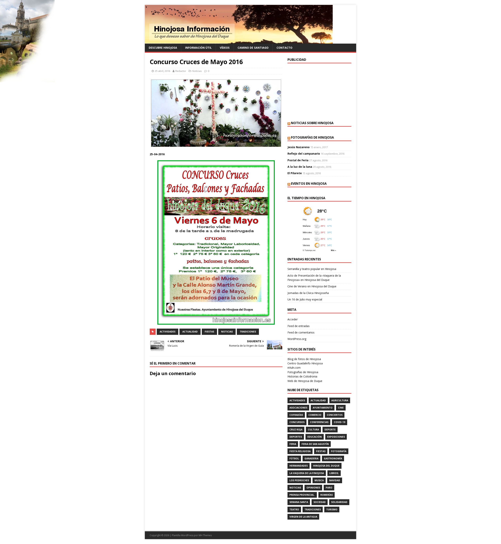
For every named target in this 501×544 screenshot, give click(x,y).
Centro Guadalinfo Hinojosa (305, 363)
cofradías (296, 415)
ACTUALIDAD (190, 331)
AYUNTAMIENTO (322, 407)
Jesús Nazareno (298, 147)
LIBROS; (334, 473)
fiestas (209, 331)
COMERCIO (314, 415)
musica (319, 480)
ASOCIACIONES (298, 407)
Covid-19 (339, 422)
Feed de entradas (298, 326)
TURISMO (331, 509)
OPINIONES (313, 487)
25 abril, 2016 (162, 71)
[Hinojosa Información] (239, 41)
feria (292, 444)
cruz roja (295, 429)
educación (314, 436)
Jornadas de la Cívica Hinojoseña (308, 293)
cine (341, 407)
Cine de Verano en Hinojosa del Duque (311, 286)
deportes (295, 436)
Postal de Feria (297, 160)
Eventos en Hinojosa (309, 183)
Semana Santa (298, 502)
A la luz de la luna (299, 166)
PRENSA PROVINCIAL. (302, 495)
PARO (329, 487)
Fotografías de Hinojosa (312, 137)
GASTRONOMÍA (333, 458)
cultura (313, 429)
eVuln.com (294, 367)
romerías (326, 495)
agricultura (339, 400)
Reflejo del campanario (303, 153)
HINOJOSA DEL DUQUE (326, 465)
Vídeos (225, 47)
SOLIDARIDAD (339, 502)
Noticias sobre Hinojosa (312, 123)
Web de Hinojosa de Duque (304, 381)
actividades (167, 331)
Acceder (292, 319)
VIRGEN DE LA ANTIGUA (303, 516)
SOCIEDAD (320, 502)
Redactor (180, 71)
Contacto (284, 47)
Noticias (197, 71)
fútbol (294, 458)
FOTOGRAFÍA (338, 451)
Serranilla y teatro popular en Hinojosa (311, 269)
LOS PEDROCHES (299, 480)
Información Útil (198, 47)
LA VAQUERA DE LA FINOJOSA (306, 473)
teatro (294, 509)
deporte (330, 429)
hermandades (298, 465)
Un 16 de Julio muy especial (304, 299)
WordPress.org (296, 339)
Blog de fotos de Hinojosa (304, 359)
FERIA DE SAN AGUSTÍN (315, 444)
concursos (297, 422)
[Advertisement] (319, 91)
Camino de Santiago (253, 47)
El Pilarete (294, 173)
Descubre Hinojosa (163, 47)
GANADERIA (311, 458)
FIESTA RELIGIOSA (300, 451)
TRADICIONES (248, 331)
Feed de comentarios (300, 332)
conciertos (334, 415)
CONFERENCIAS (319, 422)
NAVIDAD (334, 480)
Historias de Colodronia (302, 376)
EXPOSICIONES (336, 436)
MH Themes (205, 535)
